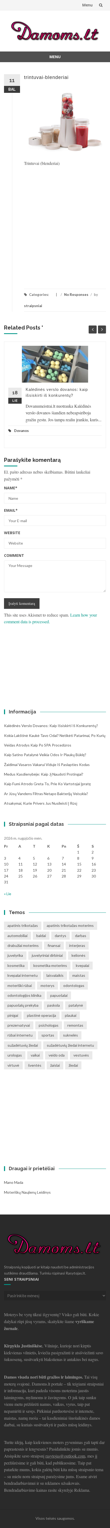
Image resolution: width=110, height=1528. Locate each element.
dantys (60, 935)
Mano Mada (13, 1182)
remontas (75, 1025)
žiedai (73, 1065)
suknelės (70, 1035)
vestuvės (81, 1055)
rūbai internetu (20, 1035)
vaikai (35, 1055)
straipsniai (33, 306)
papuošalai (59, 995)
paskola (53, 1005)
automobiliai (17, 935)
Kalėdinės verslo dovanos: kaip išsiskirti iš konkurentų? (51, 725)
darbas (80, 935)
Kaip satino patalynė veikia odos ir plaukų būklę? (45, 754)
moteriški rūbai (19, 985)
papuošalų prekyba (22, 1005)
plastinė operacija (41, 1015)
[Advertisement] (55, 224)
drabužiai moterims (23, 945)
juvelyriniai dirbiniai (47, 955)
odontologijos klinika (24, 995)
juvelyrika (15, 955)
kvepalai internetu (22, 975)
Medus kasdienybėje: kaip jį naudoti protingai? (43, 774)
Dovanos (21, 430)
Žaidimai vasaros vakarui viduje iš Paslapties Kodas (47, 764)
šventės (34, 1065)
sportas (47, 1035)
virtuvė (13, 1065)
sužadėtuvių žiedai (22, 1045)
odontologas (73, 985)
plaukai (70, 1015)
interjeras (77, 945)
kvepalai (82, 965)
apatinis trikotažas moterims (70, 925)
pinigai (12, 1015)
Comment (14, 555)
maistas (78, 975)
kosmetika (16, 965)
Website (12, 532)
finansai (54, 945)
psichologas (48, 1025)
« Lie (7, 893)
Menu (87, 4)
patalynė (76, 1005)
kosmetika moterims (50, 965)
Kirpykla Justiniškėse (23, 1346)
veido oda (57, 1055)
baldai (41, 935)
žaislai (55, 1065)
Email (11, 510)
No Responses (76, 294)
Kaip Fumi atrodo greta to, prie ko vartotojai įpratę (47, 783)
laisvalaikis (55, 975)
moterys (47, 985)
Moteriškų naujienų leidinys (27, 1192)
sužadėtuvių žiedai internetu (70, 1045)
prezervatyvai (18, 1025)
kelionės (78, 955)
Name (10, 487)
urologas (14, 1055)
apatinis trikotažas (22, 925)
